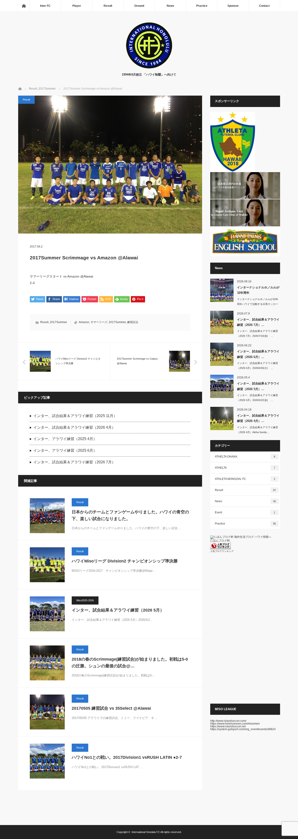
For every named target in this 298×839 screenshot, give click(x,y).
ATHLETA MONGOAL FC (245, 479)
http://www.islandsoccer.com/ (228, 720)
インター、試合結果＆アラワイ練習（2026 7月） (74, 462)
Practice (201, 5)
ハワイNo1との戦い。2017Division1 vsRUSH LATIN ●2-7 (127, 757)
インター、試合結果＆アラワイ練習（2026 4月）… (258, 418)
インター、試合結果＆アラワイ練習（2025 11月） (75, 416)
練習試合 (132, 322)
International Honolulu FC (146, 832)
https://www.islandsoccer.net (228, 726)
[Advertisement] (245, 628)
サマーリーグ (99, 322)
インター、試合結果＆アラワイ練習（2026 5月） (118, 610)
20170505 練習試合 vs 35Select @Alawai (111, 708)
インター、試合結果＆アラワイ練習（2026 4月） (74, 427)
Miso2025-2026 (85, 600)
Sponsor (233, 5)
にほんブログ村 (220, 540)
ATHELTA (245, 467)
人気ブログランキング (222, 551)
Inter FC (45, 5)
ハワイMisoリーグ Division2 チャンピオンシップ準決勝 (125, 561)
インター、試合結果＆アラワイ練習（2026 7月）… (258, 322)
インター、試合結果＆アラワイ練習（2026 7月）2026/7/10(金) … (257, 333)
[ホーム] (24, 6)
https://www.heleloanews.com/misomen (235, 723)
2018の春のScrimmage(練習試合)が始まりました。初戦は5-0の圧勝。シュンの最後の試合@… (130, 662)
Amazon (84, 322)
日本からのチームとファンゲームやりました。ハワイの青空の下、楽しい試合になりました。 (130, 515)
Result (108, 5)
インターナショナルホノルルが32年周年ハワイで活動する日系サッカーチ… (257, 304)
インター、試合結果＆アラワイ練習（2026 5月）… (258, 386)
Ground (139, 5)
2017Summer (58, 322)
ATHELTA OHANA (245, 456)
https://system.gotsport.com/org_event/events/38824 (243, 729)
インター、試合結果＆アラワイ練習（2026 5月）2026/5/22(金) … (257, 397)
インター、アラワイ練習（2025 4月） (65, 439)
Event (245, 512)
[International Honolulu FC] (149, 68)
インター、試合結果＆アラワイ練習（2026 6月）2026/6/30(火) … (257, 365)
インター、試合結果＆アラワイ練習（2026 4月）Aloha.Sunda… (257, 430)
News (170, 5)
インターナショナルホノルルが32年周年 (258, 290)
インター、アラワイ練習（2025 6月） (65, 450)
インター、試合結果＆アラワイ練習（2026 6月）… (258, 354)
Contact (264, 5)
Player (76, 5)
